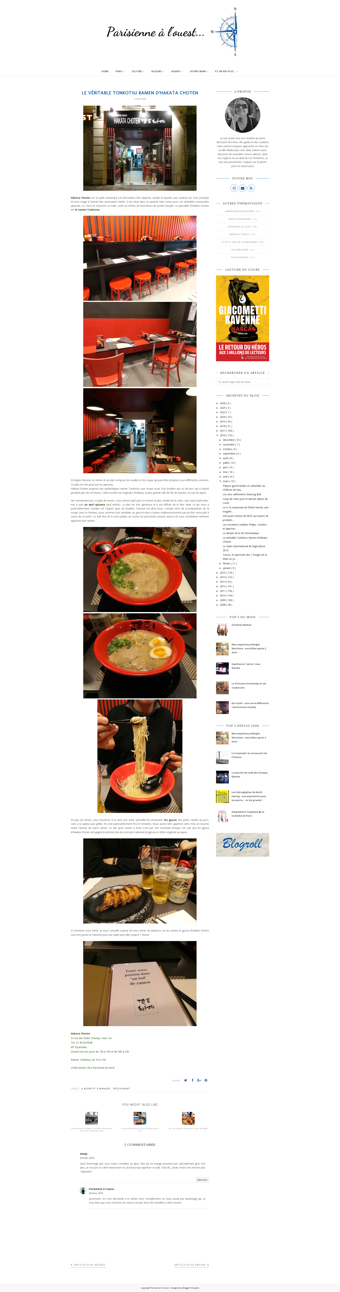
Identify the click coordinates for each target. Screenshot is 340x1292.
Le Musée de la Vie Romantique (241, 533)
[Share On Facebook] (192, 1080)
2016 (223, 435)
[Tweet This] (186, 1080)
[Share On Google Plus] (199, 1080)
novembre (229, 444)
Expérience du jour (239, 226)
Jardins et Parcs (239, 234)
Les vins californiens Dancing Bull (242, 494)
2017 (223, 430)
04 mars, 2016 (87, 1157)
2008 (223, 604)
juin (225, 467)
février (227, 563)
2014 (223, 577)
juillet (226, 462)
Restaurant (122, 1088)
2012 (223, 586)
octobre (228, 449)
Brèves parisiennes (240, 219)
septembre (229, 453)
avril (225, 476)
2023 (223, 412)
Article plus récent (89, 1264)
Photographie (240, 257)
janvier (227, 568)
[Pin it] (206, 1080)
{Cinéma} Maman (242, 624)
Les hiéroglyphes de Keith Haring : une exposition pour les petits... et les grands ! (249, 796)
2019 (223, 421)
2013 (223, 581)
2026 (223, 403)
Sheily (83, 1154)
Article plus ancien (190, 1264)
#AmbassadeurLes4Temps (240, 211)
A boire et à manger (96, 1088)
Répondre (202, 1179)
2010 (223, 595)
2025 (223, 407)
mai (225, 472)
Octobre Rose (240, 249)
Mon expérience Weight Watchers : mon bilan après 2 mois (249, 648)
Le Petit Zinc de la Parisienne (240, 242)
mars (226, 481)
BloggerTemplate (191, 1288)
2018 (223, 426)
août (226, 458)
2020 (223, 416)
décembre (229, 440)
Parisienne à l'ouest (101, 1189)
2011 (223, 591)
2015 (223, 572)
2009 (223, 600)
